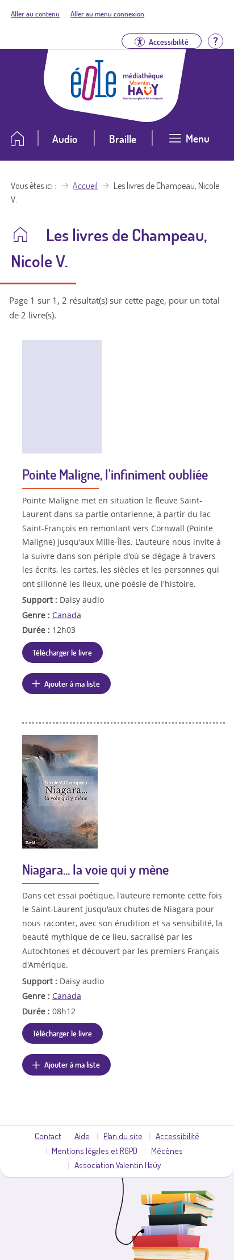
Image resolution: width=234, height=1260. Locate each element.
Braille (122, 139)
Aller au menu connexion (107, 13)
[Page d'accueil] (93, 97)
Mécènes (167, 1150)
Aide (82, 1135)
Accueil (85, 185)
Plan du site (123, 1135)
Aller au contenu (35, 13)
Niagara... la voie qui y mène (95, 869)
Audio (64, 139)
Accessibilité (177, 1135)
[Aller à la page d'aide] (215, 40)
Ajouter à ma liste (72, 683)
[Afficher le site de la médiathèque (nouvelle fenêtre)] (143, 96)
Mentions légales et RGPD (94, 1150)
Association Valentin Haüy (117, 1164)
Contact (48, 1135)
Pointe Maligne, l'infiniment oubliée (115, 474)
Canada (66, 615)
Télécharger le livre (62, 652)
